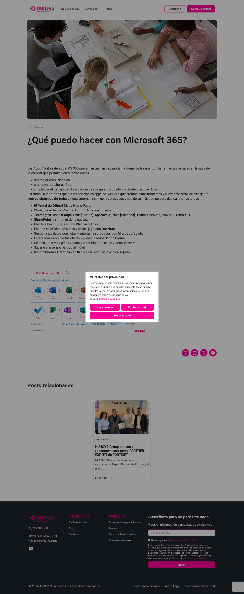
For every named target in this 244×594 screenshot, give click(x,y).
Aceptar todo (122, 315)
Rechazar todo (137, 307)
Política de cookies (109, 299)
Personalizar (105, 307)
